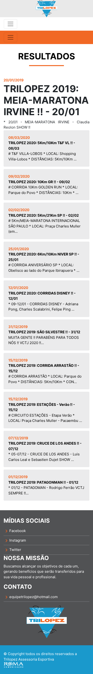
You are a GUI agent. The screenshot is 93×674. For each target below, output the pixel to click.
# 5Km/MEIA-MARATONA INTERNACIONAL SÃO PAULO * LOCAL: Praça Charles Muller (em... (44, 221)
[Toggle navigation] (10, 24)
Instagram (15, 541)
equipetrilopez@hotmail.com (31, 597)
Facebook (15, 531)
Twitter (12, 550)
